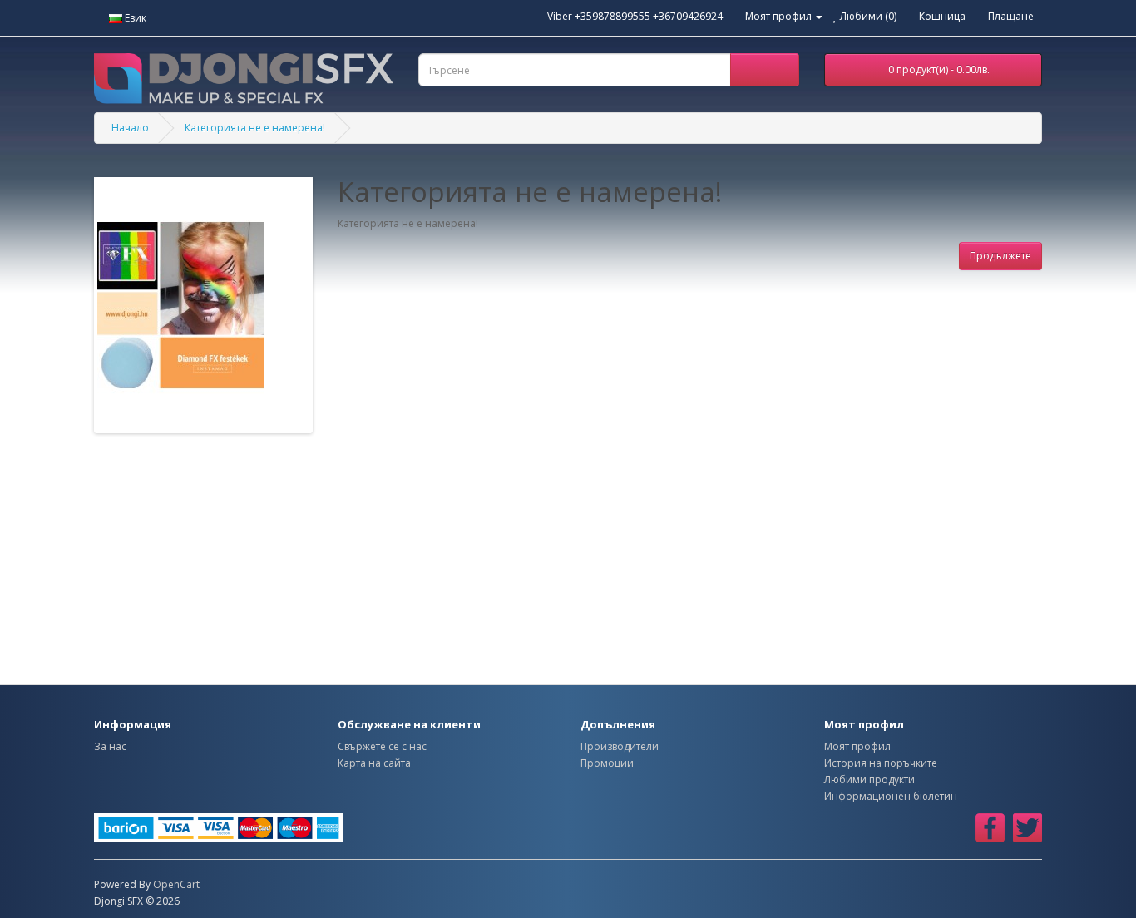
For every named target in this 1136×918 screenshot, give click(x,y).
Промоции (607, 763)
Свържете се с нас (382, 746)
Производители (619, 746)
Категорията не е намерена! (255, 128)
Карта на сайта (374, 763)
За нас (110, 746)
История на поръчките (880, 763)
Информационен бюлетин (890, 796)
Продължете (1000, 256)
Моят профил (857, 746)
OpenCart (176, 884)
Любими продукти (869, 779)
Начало (130, 128)
